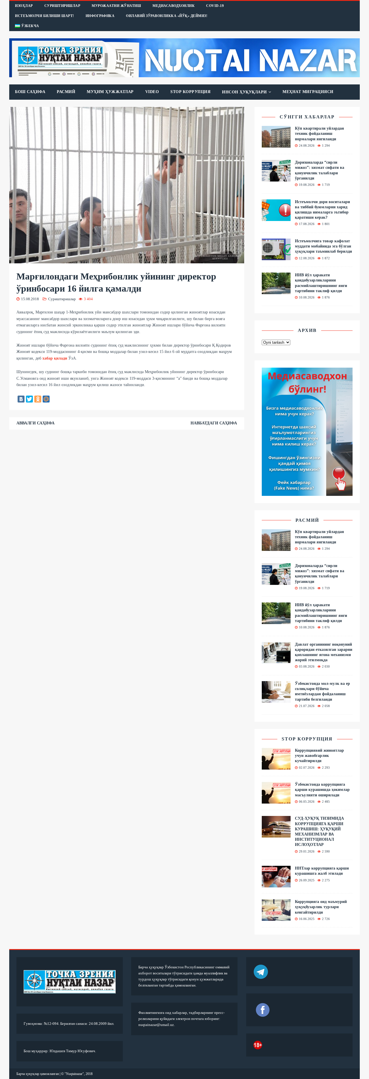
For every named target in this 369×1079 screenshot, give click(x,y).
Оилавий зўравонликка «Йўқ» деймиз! (166, 16)
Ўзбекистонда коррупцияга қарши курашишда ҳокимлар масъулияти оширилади (322, 789)
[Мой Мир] (46, 399)
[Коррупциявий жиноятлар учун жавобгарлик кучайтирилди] (276, 766)
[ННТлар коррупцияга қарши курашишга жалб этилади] (276, 884)
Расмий (66, 92)
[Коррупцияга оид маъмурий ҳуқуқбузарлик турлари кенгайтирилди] (276, 917)
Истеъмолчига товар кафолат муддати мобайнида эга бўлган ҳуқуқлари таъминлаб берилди (323, 246)
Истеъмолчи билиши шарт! (44, 16)
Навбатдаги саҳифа (214, 423)
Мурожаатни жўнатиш (116, 6)
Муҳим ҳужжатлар (110, 92)
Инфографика (100, 16)
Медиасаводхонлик (174, 6)
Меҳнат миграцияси (308, 92)
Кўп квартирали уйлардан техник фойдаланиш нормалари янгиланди (319, 133)
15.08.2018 (30, 299)
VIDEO (152, 92)
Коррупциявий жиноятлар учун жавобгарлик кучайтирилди (319, 755)
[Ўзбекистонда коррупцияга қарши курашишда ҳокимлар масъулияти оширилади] (276, 800)
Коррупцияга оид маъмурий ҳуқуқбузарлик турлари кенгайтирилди (321, 907)
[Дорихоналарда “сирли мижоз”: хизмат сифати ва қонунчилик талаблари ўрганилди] (276, 178)
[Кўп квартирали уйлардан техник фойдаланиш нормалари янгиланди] (276, 144)
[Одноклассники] (37, 399)
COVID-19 (215, 6)
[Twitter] (29, 399)
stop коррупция (307, 738)
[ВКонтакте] (21, 399)
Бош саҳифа (30, 92)
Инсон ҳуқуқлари (244, 92)
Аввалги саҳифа (35, 423)
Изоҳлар (24, 6)
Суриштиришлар (62, 6)
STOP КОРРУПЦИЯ (190, 92)
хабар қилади (54, 358)
